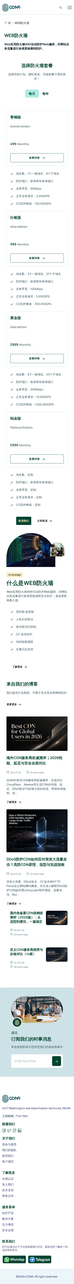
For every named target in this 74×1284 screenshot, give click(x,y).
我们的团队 (9, 1150)
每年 (45, 93)
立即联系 (42, 520)
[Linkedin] (20, 1131)
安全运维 (8, 1230)
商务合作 (8, 1196)
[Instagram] (14, 1131)
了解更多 (17, 666)
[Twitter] (9, 1131)
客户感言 (8, 1161)
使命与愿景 (9, 1144)
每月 (32, 93)
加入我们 (8, 1184)
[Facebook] (4, 1131)
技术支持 (8, 1190)
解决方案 (8, 1219)
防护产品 (8, 1213)
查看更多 (12, 704)
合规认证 (8, 1179)
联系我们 (23, 520)
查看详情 (34, 157)
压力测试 (8, 1224)
